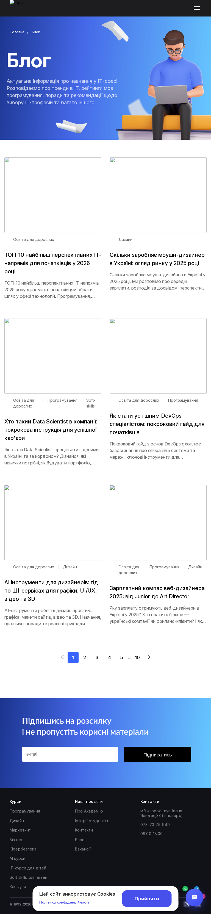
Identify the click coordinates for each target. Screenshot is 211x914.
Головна (17, 32)
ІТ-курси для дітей (28, 868)
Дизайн (17, 820)
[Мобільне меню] (198, 8)
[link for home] (19, 11)
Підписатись (157, 755)
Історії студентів (91, 820)
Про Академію (89, 811)
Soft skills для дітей (28, 877)
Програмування (25, 811)
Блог (79, 839)
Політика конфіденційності (64, 902)
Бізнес (16, 839)
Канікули (18, 886)
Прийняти (147, 898)
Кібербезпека (23, 849)
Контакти (84, 830)
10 (137, 657)
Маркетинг (20, 830)
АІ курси (17, 858)
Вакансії (83, 849)
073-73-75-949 (155, 824)
